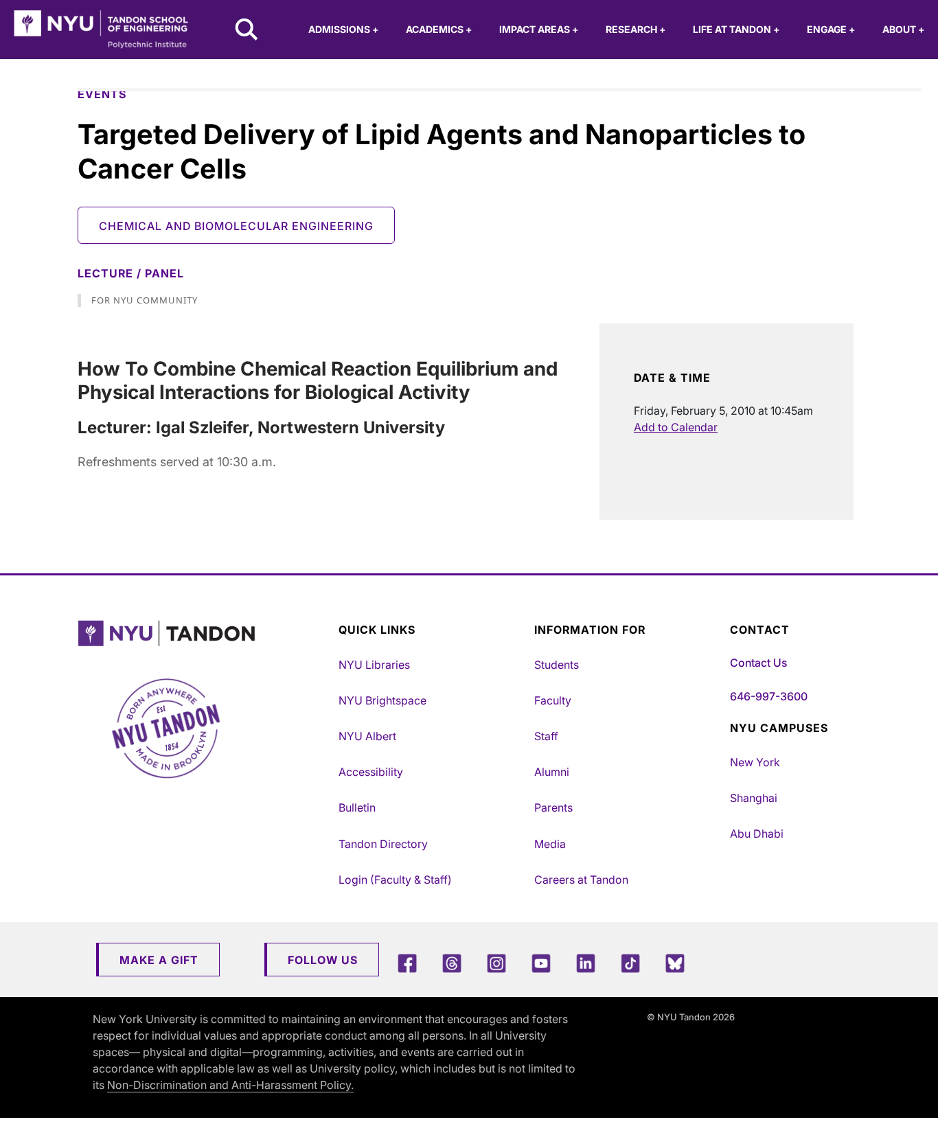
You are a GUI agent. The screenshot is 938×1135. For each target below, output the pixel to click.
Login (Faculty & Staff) (395, 879)
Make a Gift (158, 960)
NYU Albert (367, 736)
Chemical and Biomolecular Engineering (236, 226)
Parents (553, 807)
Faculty (552, 700)
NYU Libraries (374, 665)
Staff (546, 736)
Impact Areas (538, 29)
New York (755, 762)
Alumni (551, 772)
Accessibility (371, 772)
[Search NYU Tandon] (247, 30)
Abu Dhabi (756, 833)
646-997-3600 (769, 696)
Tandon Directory (383, 844)
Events (102, 94)
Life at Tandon (736, 29)
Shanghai (753, 798)
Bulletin (357, 807)
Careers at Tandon (581, 879)
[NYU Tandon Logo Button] (205, 633)
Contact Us (758, 662)
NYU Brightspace (382, 700)
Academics (439, 29)
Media (550, 844)
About (903, 29)
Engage (831, 29)
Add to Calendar (676, 427)
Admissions (343, 29)
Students (556, 665)
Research (635, 29)
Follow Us (323, 960)
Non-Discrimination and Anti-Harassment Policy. (230, 1085)
